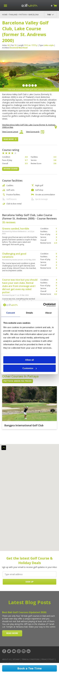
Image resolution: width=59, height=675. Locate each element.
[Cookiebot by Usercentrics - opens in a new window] (43, 305)
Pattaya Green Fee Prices (18, 381)
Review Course (11, 169)
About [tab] (48, 313)
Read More (9, 139)
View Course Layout (10, 131)
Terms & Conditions (31, 659)
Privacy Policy (47, 659)
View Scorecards (32, 131)
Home (4, 14)
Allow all (29, 360)
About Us (6, 659)
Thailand (13, 14)
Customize (27, 368)
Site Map (16, 659)
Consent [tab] (10, 313)
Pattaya (23, 14)
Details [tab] (29, 313)
